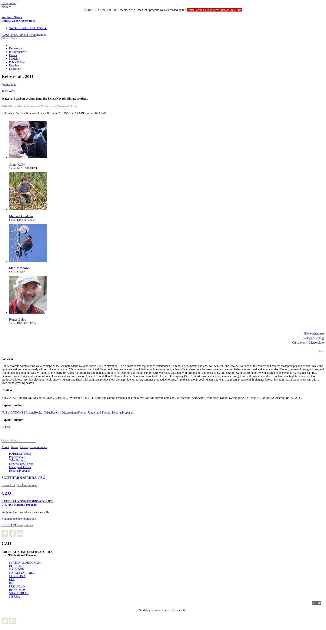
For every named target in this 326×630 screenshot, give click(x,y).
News (14, 34)
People (14, 65)
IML (12, 583)
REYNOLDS (17, 589)
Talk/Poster (8, 91)
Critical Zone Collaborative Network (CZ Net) (214, 10)
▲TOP (6, 427)
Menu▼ (7, 6)
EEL (12, 579)
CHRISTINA (17, 576)
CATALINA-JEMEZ (22, 572)
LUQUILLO (17, 586)
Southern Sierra (18, 19)
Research (15, 48)
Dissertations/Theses (73, 412)
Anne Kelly (17, 164)
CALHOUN (16, 569)
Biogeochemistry (314, 333)
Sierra (321, 351)
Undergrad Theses (98, 412)
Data (13, 55)
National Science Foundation (19, 518)
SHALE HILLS (18, 593)
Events (24, 34)
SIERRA (14, 596)
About (5, 34)
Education (16, 68)
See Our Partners (27, 485)
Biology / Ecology (313, 338)
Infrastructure (18, 51)
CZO (23, 478)
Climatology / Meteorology (308, 342)
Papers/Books (33, 412)
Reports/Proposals (122, 412)
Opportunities (38, 34)
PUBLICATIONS (12, 412)
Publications (17, 62)
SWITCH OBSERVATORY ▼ (28, 28)
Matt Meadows (19, 268)
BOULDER (16, 566)
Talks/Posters (51, 412)
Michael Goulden (21, 216)
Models (14, 58)
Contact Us (8, 485)
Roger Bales (17, 319)
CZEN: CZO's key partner (17, 525)
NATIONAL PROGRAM (25, 562)
